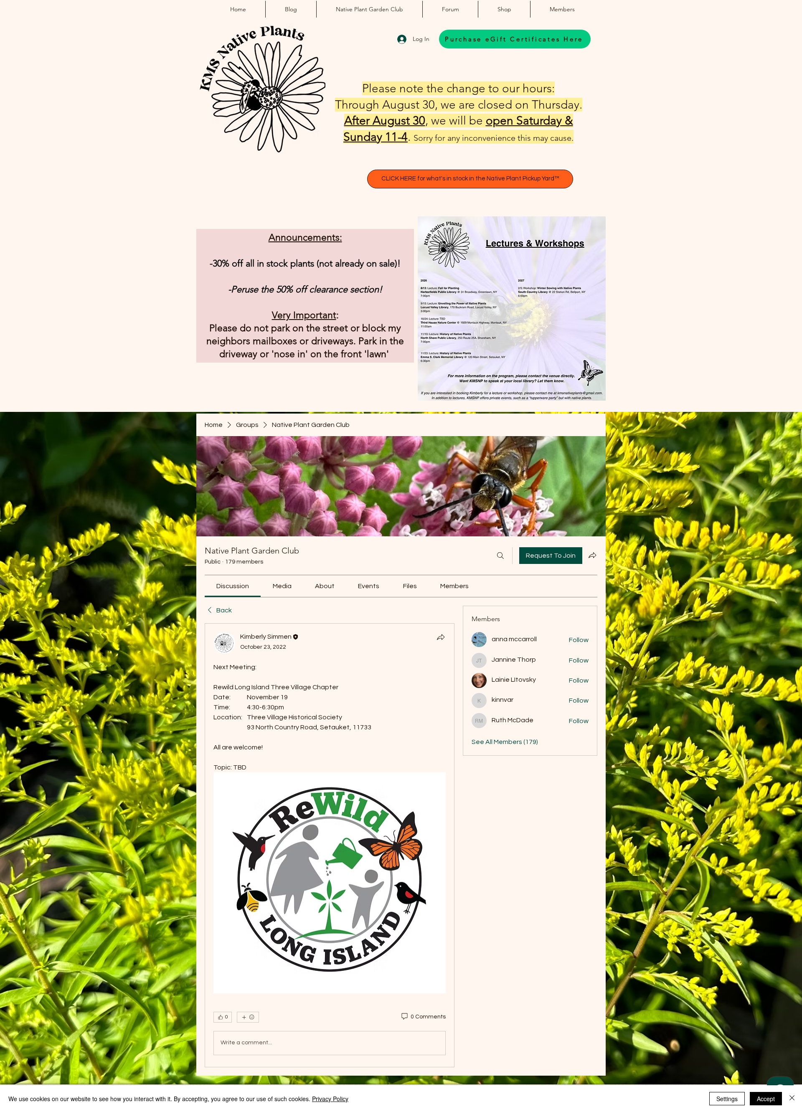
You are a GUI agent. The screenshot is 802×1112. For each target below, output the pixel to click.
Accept (766, 1098)
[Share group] (592, 555)
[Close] (792, 1098)
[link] (232, 586)
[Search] (500, 555)
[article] (329, 845)
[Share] (441, 637)
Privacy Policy (330, 1098)
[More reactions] (248, 1017)
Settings (727, 1098)
